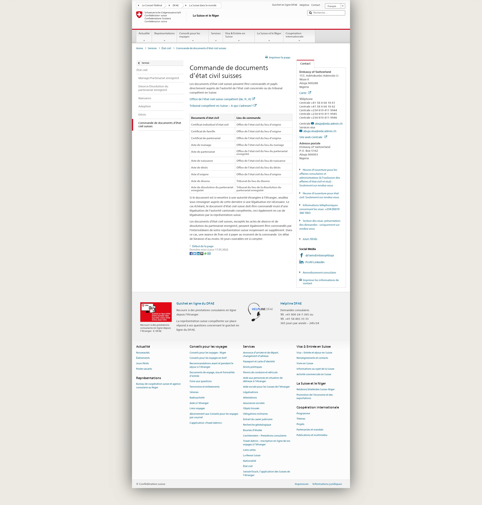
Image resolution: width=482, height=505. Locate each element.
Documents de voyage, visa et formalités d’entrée (212, 374)
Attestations (250, 397)
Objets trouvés (251, 408)
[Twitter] (195, 253)
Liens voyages (197, 408)
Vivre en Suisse (305, 363)
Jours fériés (310, 239)
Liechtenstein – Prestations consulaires (264, 435)
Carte (303, 93)
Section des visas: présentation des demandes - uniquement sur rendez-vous (319, 224)
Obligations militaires (255, 414)
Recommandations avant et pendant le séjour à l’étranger (211, 365)
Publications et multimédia (312, 435)
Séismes (194, 392)
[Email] (208, 253)
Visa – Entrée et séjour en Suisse (314, 352)
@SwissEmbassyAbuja (319, 255)
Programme (303, 413)
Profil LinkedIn (315, 262)
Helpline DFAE (291, 303)
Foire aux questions (201, 381)
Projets (300, 424)
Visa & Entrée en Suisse (235, 35)
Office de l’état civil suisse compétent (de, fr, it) (220, 99)
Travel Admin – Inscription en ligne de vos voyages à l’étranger (266, 443)
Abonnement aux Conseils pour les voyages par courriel (214, 416)
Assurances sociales (254, 403)
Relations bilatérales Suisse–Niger (316, 389)
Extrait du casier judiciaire (257, 419)
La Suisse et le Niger (269, 33)
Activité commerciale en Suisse (314, 374)
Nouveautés (142, 352)
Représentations (164, 33)
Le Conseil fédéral (152, 5)
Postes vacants (144, 368)
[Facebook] (191, 253)
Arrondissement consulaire (319, 272)
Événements (143, 358)
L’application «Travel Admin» (206, 422)
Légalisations (250, 392)
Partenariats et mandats (310, 429)
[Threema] (202, 253)
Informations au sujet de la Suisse (315, 368)
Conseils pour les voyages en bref (208, 358)
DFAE (176, 5)
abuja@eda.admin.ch (328, 123)
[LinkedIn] (198, 253)
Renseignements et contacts (312, 358)
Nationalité (249, 460)
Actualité (144, 33)
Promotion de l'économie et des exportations (315, 396)
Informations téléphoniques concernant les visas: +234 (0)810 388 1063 (319, 209)
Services (216, 33)
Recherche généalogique (257, 424)
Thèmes (301, 418)
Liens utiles (249, 450)
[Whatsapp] (205, 253)
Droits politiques (252, 367)
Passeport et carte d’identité (259, 361)
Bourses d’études (252, 430)
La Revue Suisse (251, 455)
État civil (166, 48)
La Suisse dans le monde (202, 5)
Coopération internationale (295, 35)
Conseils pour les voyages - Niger (208, 352)
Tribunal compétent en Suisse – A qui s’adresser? (221, 105)
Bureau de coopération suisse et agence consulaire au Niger (158, 385)
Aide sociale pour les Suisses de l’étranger (266, 386)
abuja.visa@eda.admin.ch (319, 131)
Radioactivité (197, 397)
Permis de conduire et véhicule (260, 372)
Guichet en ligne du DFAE (195, 303)
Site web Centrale (311, 137)
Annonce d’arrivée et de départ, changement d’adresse (261, 354)
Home (139, 48)
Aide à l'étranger (199, 403)
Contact (303, 63)
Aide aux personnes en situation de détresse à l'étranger (263, 379)
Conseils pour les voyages (189, 35)
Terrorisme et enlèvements (205, 386)
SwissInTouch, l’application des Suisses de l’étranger (266, 473)
